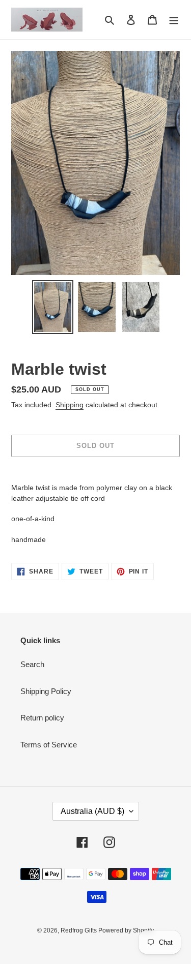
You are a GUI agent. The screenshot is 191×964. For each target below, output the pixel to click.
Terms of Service (48, 744)
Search (32, 664)
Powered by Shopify (126, 930)
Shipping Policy (45, 691)
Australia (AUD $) (92, 811)
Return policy (42, 717)
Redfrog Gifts (79, 930)
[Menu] (173, 20)
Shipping (70, 405)
